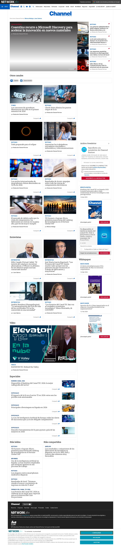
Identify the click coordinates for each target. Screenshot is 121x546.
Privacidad (41, 507)
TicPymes (54, 6)
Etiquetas (20, 507)
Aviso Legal (34, 507)
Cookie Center (54, 507)
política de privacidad (99, 167)
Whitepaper (85, 260)
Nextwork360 (26, 515)
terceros (86, 175)
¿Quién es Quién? (111, 6)
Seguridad (92, 6)
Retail (67, 6)
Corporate (61, 6)
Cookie (47, 507)
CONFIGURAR (96, 533)
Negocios (84, 6)
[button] (5, 6)
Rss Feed (26, 507)
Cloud (72, 6)
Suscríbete (95, 178)
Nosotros (13, 507)
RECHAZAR (96, 537)
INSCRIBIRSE (104, 253)
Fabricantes (39, 6)
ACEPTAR (97, 542)
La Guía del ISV (100, 6)
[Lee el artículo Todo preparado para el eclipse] (26, 139)
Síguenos (26, 504)
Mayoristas (47, 6)
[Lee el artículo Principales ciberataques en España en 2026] (43, 408)
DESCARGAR (104, 222)
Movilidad (78, 6)
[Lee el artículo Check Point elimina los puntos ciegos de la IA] (60, 102)
